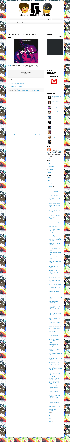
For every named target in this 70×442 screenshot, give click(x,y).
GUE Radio (36, 19)
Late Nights (29, 90)
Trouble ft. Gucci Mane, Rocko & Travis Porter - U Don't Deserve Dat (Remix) (24, 84)
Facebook (48, 152)
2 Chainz (19, 67)
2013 (49, 180)
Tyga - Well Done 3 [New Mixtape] (54, 238)
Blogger (53, 434)
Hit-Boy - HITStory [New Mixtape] (54, 328)
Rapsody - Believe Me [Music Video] (14, 134)
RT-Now (49, 168)
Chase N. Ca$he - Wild (52, 331)
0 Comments (37, 90)
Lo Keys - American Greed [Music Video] (55, 360)
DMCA (13, 23)
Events (60, 19)
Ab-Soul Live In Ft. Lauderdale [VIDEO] (55, 406)
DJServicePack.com (51, 166)
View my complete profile (51, 158)
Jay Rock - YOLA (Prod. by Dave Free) (55, 287)
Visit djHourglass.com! (55, 101)
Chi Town (20, 90)
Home (9, 23)
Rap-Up (10, 79)
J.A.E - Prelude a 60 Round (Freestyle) (55, 284)
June (50, 413)
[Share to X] (10, 90)
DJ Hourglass (48, 19)
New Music (10, 19)
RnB (31, 19)
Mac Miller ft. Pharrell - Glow (53, 320)
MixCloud (53, 152)
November (50, 184)
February (50, 419)
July (49, 412)
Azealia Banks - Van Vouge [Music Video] (55, 254)
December (50, 183)
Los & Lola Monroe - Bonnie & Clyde (54, 379)
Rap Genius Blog (50, 169)
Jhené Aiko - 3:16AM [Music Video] (54, 322)
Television (54, 19)
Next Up (41, 19)
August (50, 187)
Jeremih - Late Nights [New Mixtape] (54, 330)
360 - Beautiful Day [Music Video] (54, 378)
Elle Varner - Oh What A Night (53, 335)
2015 (49, 177)
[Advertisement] (25, 28)
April (50, 416)
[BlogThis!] (10, 90)
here (52, 156)
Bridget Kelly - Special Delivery (54, 195)
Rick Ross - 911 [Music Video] (53, 391)
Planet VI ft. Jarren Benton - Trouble (54, 277)
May (50, 415)
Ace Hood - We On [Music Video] (54, 381)
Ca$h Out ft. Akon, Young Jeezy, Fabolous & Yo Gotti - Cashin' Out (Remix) (56, 137)
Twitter (60, 151)
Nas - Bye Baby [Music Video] (53, 191)
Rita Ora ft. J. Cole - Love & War (54, 222)
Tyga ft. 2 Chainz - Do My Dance (16, 86)
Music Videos (16, 19)
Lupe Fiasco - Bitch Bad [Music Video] (55, 248)
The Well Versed (50, 172)
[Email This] (9, 90)
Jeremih (9, 65)
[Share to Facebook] (11, 90)
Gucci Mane (14, 67)
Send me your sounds (52, 87)
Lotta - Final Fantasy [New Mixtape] (54, 364)
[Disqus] (26, 106)
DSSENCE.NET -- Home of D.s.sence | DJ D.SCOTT (54, 163)
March (50, 418)
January (50, 421)
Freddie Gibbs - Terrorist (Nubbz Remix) (55, 256)
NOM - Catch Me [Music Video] (54, 344)
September (50, 186)
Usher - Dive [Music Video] (53, 226)
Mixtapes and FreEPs (25, 19)
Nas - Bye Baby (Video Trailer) (53, 236)
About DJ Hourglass (20, 23)
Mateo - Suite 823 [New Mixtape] (54, 402)
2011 (49, 423)
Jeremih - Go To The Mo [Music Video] (17, 83)
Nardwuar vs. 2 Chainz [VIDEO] (54, 291)
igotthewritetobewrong (51, 165)
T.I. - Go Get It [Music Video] (53, 268)
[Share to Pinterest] (12, 90)
